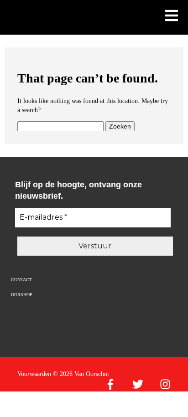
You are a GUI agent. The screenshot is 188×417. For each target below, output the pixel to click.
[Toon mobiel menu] (171, 16)
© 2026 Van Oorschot (81, 374)
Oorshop (21, 294)
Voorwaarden (34, 374)
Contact (21, 279)
